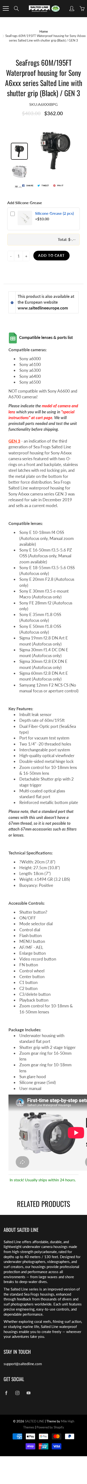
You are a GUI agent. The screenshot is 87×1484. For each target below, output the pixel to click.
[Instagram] (17, 1393)
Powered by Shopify (50, 1427)
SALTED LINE (34, 1421)
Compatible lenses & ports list (46, 337)
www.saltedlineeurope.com (43, 307)
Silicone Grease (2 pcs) (54, 213)
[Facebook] (6, 1393)
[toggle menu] (5, 8)
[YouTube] (28, 1393)
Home (43, 31)
